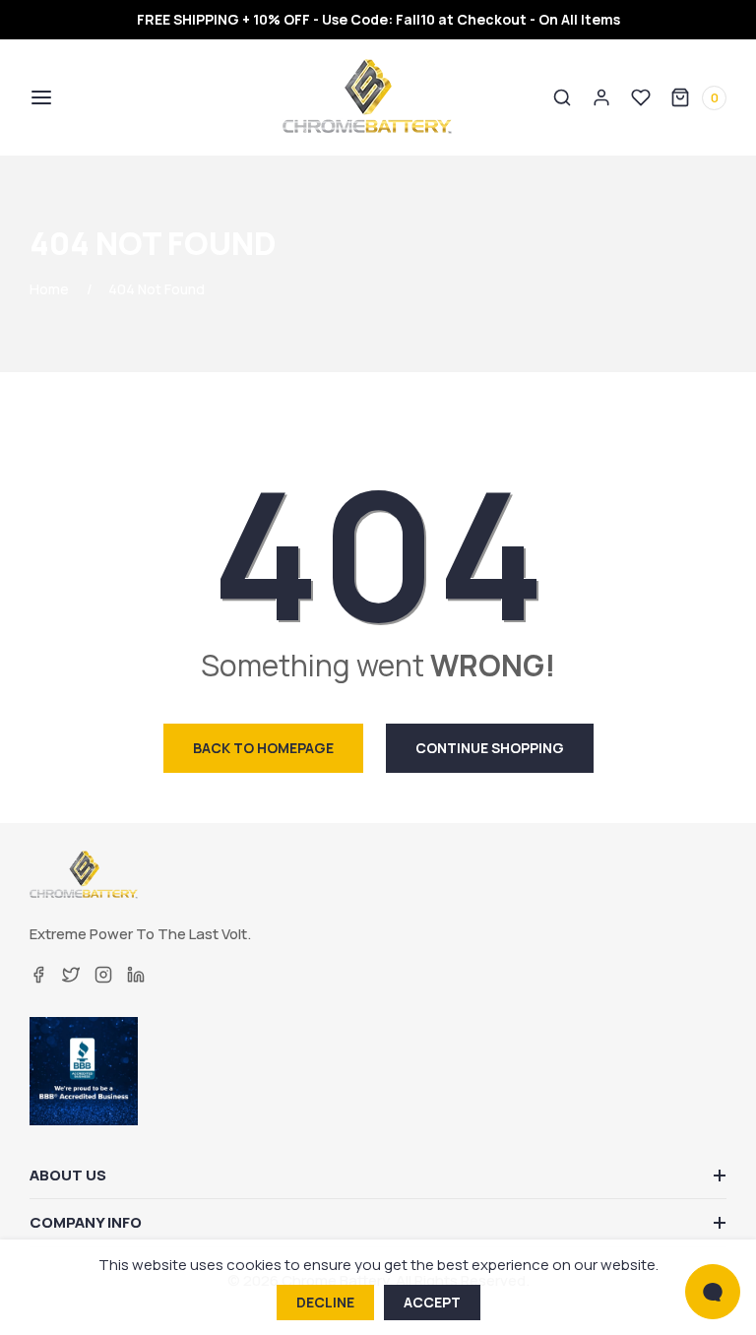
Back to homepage (263, 747)
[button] (39, 97)
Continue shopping (489, 747)
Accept (432, 1302)
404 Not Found (156, 289)
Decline (325, 1302)
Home (49, 289)
